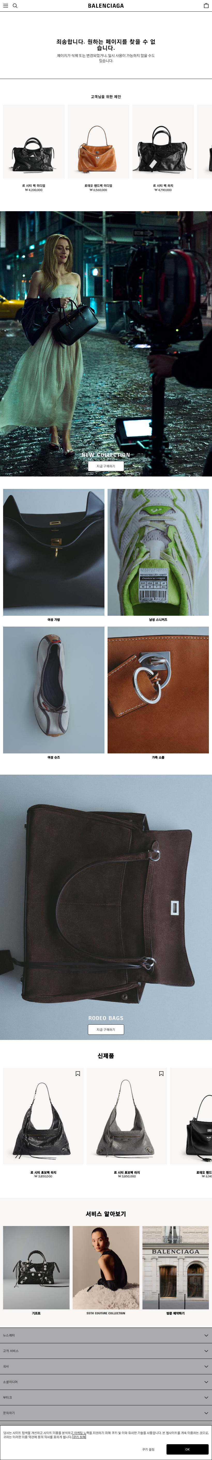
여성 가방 (54, 619)
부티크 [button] (7, 1397)
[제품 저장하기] (77, 1073)
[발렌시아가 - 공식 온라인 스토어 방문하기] (106, 6)
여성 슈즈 (54, 757)
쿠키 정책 (79, 1437)
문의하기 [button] (9, 1413)
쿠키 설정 (148, 1449)
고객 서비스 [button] (11, 1351)
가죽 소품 (158, 757)
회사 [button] (6, 1366)
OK (187, 1449)
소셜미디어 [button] (10, 1382)
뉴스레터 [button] (9, 1335)
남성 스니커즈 (158, 619)
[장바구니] (206, 5)
